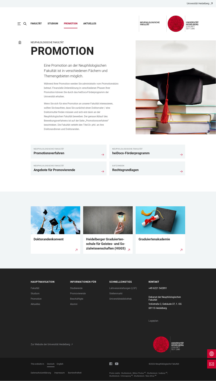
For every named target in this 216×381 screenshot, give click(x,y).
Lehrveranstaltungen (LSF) (123, 288)
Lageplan (153, 320)
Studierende (76, 288)
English (60, 364)
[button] (49, 282)
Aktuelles (89, 23)
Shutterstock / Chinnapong (120, 376)
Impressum (59, 373)
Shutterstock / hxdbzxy (156, 373)
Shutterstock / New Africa (144, 376)
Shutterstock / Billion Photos (132, 373)
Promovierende (78, 293)
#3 (132, 375)
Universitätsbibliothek (120, 298)
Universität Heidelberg (198, 3)
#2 (166, 372)
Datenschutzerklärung (41, 373)
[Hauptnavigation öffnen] (21, 24)
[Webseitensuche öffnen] (26, 24)
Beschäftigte (76, 298)
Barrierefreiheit (75, 373)
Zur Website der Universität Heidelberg (50, 344)
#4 (155, 375)
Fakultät (36, 23)
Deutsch (51, 364)
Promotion (70, 23)
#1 (145, 372)
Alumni (73, 304)
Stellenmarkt (115, 293)
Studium (53, 23)
